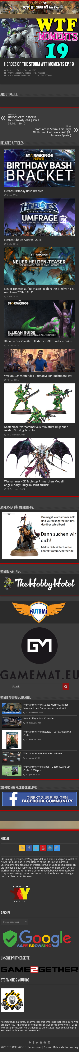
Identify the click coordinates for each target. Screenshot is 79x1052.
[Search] (66, 686)
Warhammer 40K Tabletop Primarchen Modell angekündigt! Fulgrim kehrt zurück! (34, 483)
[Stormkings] (39, 7)
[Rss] (22, 848)
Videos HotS (30, 73)
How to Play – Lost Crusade (38, 718)
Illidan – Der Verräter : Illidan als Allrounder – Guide (38, 341)
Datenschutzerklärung (65, 1047)
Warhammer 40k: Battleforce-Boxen (43, 753)
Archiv (10, 73)
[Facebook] (29, 848)
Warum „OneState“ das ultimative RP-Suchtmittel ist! (38, 376)
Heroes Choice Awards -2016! (23, 240)
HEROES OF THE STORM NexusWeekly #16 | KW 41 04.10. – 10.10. (24, 119)
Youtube (41, 73)
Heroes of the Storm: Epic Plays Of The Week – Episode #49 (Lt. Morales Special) (52, 131)
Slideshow (19, 73)
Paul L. (10, 70)
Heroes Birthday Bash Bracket (23, 191)
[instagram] (57, 848)
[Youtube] (43, 848)
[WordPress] (50, 848)
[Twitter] (36, 848)
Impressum (34, 1047)
